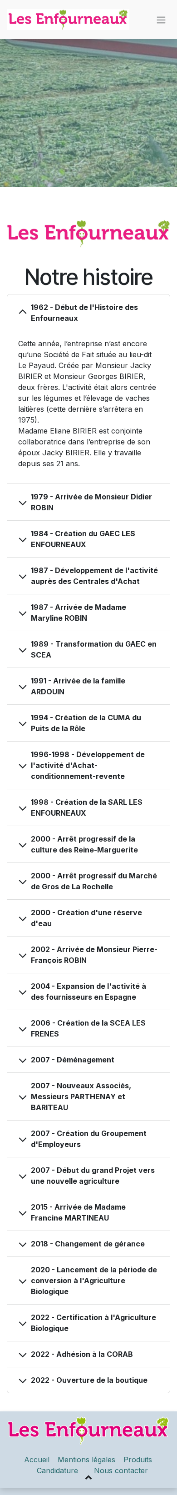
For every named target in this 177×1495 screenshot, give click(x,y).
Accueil (36, 1459)
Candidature (57, 1470)
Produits (138, 1459)
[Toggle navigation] (161, 19)
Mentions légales (86, 1459)
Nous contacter (121, 1470)
